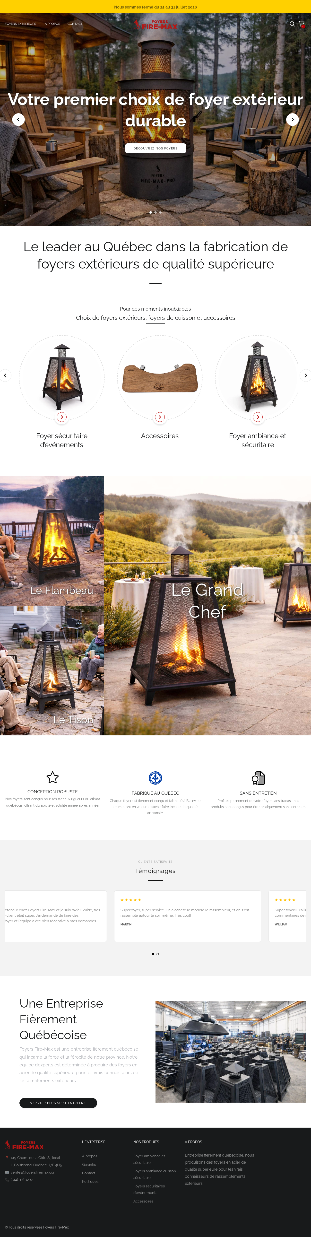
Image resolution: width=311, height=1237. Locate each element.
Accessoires (155, 436)
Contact (88, 1173)
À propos (89, 1156)
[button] (150, 212)
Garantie (89, 1164)
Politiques (90, 1181)
